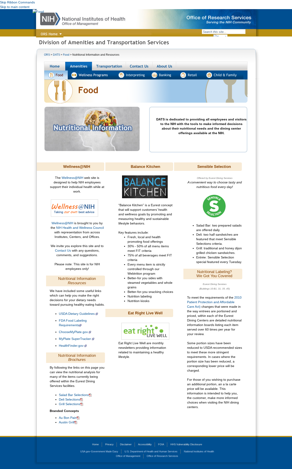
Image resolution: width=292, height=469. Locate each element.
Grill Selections (69, 404)
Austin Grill (66, 422)
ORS (47, 54)
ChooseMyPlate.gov (73, 332)
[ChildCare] (223, 74)
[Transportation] (109, 66)
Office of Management (128, 456)
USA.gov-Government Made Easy (99, 451)
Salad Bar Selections (74, 395)
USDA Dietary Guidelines (77, 313)
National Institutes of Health (199, 451)
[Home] (54, 66)
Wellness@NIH (72, 178)
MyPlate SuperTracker (75, 339)
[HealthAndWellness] (91, 74)
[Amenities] (78, 66)
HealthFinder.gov (71, 345)
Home (95, 444)
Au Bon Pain (68, 417)
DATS (56, 54)
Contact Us (63, 250)
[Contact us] (139, 66)
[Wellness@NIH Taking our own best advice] (74, 207)
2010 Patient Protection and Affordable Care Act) (214, 302)
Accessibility (145, 444)
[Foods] (56, 74)
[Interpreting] (131, 74)
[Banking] (162, 74)
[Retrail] (190, 74)
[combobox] (223, 31)
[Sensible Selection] (187, 191)
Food (66, 54)
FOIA (161, 444)
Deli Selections (69, 399)
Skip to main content (14, 7)
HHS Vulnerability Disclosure (186, 444)
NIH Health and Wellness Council (80, 227)
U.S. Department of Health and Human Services (151, 451)
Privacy (109, 444)
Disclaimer (126, 444)
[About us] (164, 66)
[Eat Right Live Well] (145, 331)
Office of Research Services (162, 456)
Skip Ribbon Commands (17, 2)
